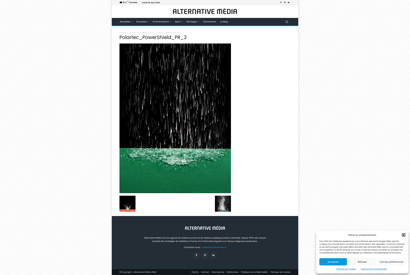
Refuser (362, 261)
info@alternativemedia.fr (214, 247)
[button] (403, 235)
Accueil (122, 32)
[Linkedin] (289, 2)
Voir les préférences (391, 261)
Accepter (333, 261)
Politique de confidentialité (374, 269)
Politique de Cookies (346, 269)
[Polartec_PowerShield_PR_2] (175, 192)
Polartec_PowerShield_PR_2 (141, 32)
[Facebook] (281, 2)
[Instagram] (285, 2)
